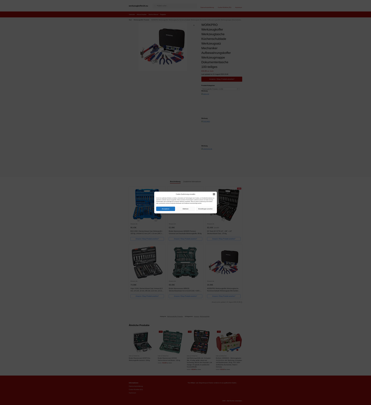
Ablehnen (185, 209)
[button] (214, 194)
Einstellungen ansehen (205, 209)
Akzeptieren (165, 209)
